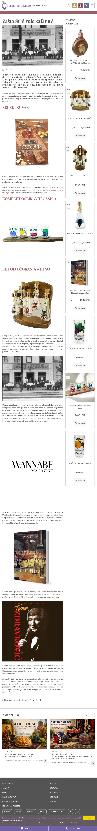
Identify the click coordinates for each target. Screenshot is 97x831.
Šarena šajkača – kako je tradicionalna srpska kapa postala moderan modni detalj (72, 756)
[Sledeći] (92, 715)
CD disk (24, 597)
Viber (26, 828)
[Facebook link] (70, 811)
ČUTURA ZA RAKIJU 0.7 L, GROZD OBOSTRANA (80, 62)
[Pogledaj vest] (24, 734)
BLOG (42, 812)
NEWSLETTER (55, 801)
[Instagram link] (77, 811)
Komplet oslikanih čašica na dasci (80, 407)
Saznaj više (80, 823)
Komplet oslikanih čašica (29, 198)
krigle (12, 192)
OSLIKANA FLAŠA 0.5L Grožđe (80, 233)
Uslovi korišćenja (10, 801)
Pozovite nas (74, 828)
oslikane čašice (49, 190)
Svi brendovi (8, 783)
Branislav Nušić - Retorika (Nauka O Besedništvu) (80, 292)
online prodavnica (14, 187)
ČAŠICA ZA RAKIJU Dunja (80, 463)
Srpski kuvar (15, 107)
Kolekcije (30, 812)
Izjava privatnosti (11, 806)
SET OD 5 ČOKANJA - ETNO (26, 268)
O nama (5, 788)
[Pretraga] (68, 5)
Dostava (54, 788)
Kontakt (54, 797)
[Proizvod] (80, 42)
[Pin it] (40, 700)
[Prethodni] (86, 715)
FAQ (4, 792)
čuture (60, 190)
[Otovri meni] (92, 5)
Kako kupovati (9, 797)
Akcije (18, 812)
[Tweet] (33, 700)
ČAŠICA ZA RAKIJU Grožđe (80, 348)
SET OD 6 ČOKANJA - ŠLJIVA (80, 176)
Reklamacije (55, 792)
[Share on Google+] (37, 700)
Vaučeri (7, 812)
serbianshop (14, 98)
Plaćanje (54, 783)
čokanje (5, 192)
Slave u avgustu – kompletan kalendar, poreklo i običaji (20, 755)
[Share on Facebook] (30, 700)
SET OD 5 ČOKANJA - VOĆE (80, 118)
